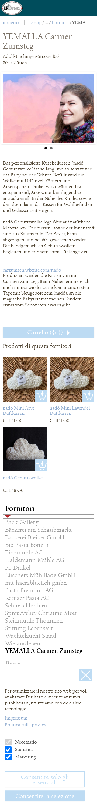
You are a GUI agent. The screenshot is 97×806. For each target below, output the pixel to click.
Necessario (25, 742)
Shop (36, 22)
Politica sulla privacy (25, 724)
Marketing (25, 757)
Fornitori (60, 22)
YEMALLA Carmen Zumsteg (80, 22)
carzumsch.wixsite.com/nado (32, 270)
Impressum (16, 718)
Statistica (23, 749)
